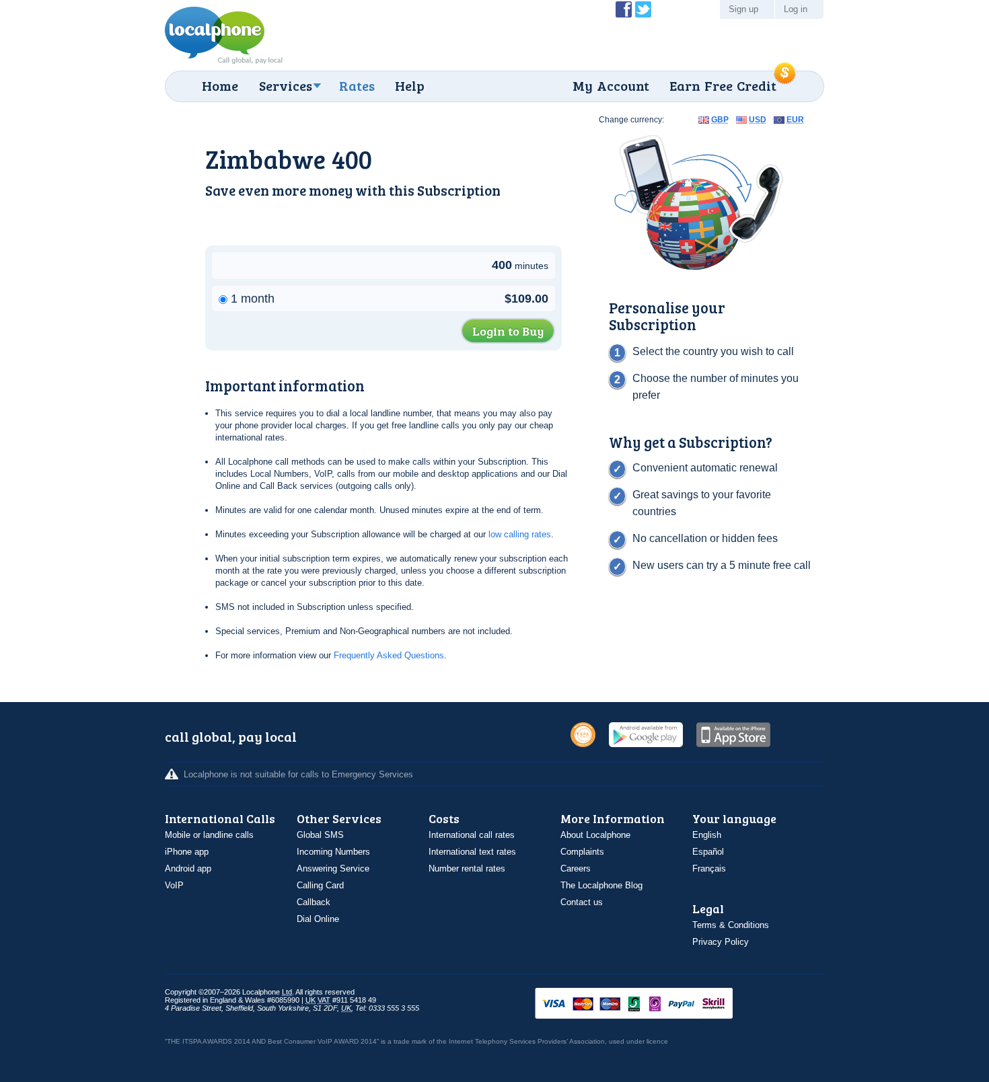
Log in (795, 9)
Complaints (582, 852)
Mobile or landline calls (209, 835)
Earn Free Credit (722, 85)
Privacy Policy (720, 942)
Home (220, 85)
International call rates (472, 835)
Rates (357, 85)
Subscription (459, 190)
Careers (575, 868)
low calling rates (519, 534)
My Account (611, 85)
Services (285, 85)
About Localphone (595, 835)
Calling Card (320, 885)
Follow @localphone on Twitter (643, 9)
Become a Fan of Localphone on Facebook (624, 9)
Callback (313, 902)
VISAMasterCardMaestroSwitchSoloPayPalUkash (652, 1004)
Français (709, 868)
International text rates (472, 852)
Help (410, 85)
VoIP (174, 885)
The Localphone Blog (601, 885)
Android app (188, 868)
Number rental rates (467, 868)
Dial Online (318, 919)
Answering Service (333, 868)
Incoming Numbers (333, 852)
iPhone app (187, 852)
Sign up (743, 9)
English (706, 835)
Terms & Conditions (730, 925)
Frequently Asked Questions (389, 655)
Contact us (581, 902)
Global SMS (320, 835)
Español (708, 852)
